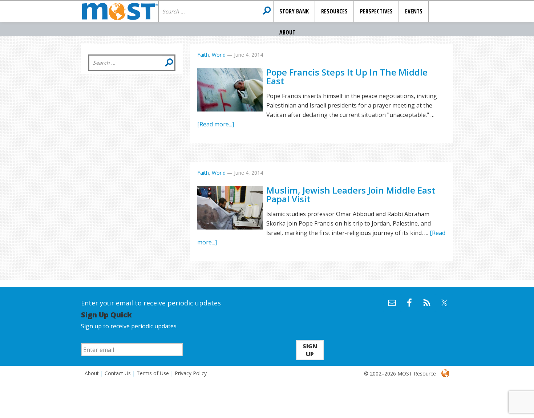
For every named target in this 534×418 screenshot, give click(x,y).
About (92, 373)
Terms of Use (153, 373)
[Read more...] (215, 124)
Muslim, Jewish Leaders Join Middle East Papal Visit (350, 194)
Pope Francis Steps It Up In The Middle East (347, 76)
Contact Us (118, 373)
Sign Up (310, 350)
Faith (203, 54)
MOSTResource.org (119, 11)
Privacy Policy (191, 373)
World (219, 54)
